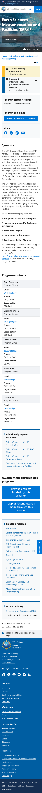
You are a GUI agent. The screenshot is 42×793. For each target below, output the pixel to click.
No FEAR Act (12, 786)
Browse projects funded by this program (21, 492)
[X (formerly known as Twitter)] (9, 675)
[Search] (30, 9)
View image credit (33, 49)
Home (4, 56)
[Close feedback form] (39, 542)
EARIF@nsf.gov (10, 293)
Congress (5, 735)
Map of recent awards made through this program (21, 507)
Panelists (5, 745)
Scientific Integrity (9, 772)
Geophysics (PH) (13, 563)
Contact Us (6, 702)
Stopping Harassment (10, 765)
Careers (5, 691)
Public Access (7, 762)
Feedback (40, 549)
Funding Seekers (8, 728)
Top (38, 614)
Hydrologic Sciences (15, 559)
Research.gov (7, 776)
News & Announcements (11, 712)
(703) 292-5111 (8, 662)
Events (4, 715)
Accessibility (30, 786)
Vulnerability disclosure (9, 782)
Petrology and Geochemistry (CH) (20, 551)
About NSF (6, 688)
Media (4, 738)
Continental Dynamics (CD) (18, 540)
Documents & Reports (10, 755)
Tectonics (10, 555)
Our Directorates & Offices (12, 695)
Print (38, 62)
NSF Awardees (7, 732)
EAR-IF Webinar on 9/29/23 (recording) (17, 443)
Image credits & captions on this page (20, 634)
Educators (6, 742)
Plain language (7, 789)
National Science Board (11, 698)
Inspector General (25, 782)
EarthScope (11, 528)
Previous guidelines (21, 118)
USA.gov (21, 786)
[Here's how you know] (21, 3)
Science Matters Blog (10, 718)
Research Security (9, 769)
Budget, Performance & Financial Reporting (19, 759)
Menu (38, 9)
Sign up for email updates (17, 668)
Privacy (36, 782)
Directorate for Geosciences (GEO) (21, 611)
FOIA (3, 786)
